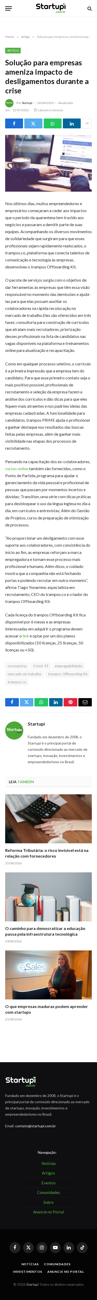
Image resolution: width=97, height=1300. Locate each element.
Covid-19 (40, 666)
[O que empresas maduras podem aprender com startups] (48, 974)
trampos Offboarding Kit (67, 674)
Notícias (30, 1264)
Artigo (13, 50)
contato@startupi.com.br (35, 1126)
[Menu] (8, 8)
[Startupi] (51, 8)
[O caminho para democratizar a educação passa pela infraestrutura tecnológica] (48, 896)
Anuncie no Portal (65, 1272)
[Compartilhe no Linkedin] (72, 123)
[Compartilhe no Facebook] (14, 123)
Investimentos (27, 1272)
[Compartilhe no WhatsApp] (53, 123)
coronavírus (17, 666)
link (26, 635)
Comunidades (57, 1264)
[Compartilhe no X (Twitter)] (33, 123)
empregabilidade (68, 666)
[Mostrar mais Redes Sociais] (87, 123)
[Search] (89, 8)
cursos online (16, 468)
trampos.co (17, 682)
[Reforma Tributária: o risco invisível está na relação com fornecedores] (48, 818)
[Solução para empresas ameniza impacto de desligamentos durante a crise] (48, 163)
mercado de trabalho (24, 674)
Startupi (27, 103)
